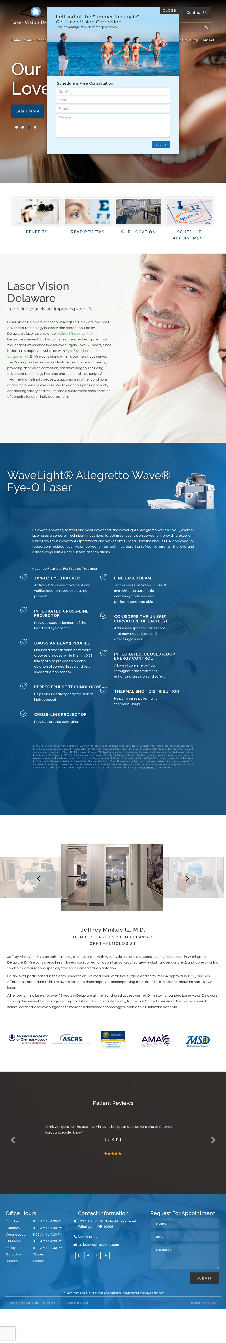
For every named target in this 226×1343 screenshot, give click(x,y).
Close (169, 10)
